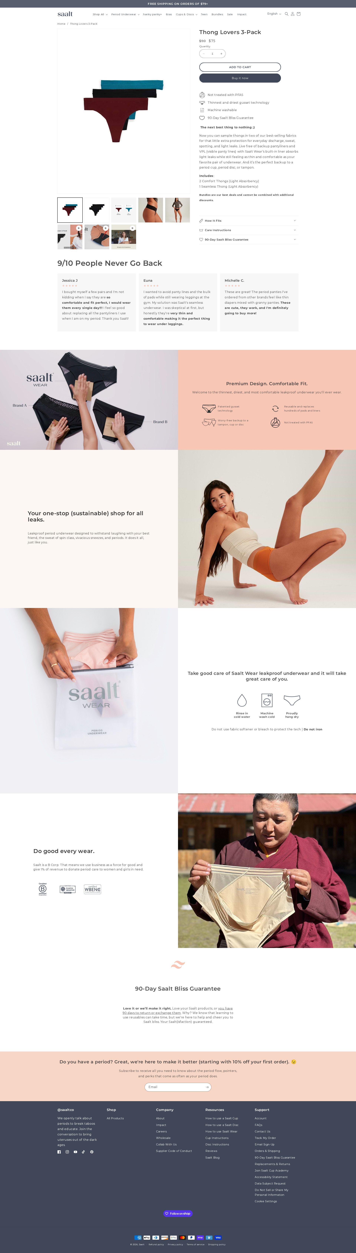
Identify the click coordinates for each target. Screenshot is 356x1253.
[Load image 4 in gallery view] (150, 210)
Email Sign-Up (265, 1144)
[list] (178, 302)
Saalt (142, 1244)
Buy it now (240, 78)
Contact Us (262, 1131)
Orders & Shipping (267, 1151)
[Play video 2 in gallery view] (96, 236)
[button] (100, 15)
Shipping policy (217, 1244)
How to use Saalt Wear (221, 1131)
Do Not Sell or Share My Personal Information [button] (272, 1192)
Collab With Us (166, 1144)
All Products (115, 1118)
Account (260, 1118)
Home (61, 23)
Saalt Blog (212, 1157)
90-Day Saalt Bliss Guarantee (275, 1157)
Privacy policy (175, 1244)
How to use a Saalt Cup (221, 1118)
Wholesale (163, 1138)
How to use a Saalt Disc (222, 1125)
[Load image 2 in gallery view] (96, 210)
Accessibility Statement (271, 1177)
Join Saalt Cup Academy (272, 1170)
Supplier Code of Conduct (174, 1151)
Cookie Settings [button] (266, 1201)
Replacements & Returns (272, 1164)
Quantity (204, 46)
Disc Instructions (217, 1144)
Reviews (211, 1151)
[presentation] (123, 111)
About (160, 1118)
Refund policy (156, 1244)
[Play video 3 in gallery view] (123, 236)
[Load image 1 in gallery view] (70, 210)
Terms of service (195, 1244)
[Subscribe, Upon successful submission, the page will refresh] (207, 1087)
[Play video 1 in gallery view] (70, 236)
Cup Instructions (217, 1138)
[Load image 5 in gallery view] (177, 210)
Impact (161, 1125)
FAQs (258, 1125)
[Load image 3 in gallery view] (123, 210)
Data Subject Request (270, 1183)
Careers (161, 1131)
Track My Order (265, 1138)
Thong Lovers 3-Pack (83, 23)
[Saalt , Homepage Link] (65, 13)
